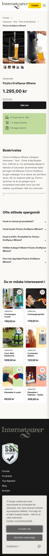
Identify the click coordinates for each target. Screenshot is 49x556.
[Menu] (44, 5)
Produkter (7, 476)
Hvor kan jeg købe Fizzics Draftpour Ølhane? (21, 260)
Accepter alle (24, 529)
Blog (4, 485)
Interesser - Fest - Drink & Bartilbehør (19, 22)
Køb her (25, 105)
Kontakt (6, 490)
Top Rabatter (9, 481)
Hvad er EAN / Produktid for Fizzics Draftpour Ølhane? (21, 238)
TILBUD (34, 5)
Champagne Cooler (10, 315)
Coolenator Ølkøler (32, 354)
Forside (6, 18)
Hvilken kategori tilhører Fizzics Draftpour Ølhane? (24, 249)
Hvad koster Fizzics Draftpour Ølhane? (23, 229)
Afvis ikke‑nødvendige (24, 537)
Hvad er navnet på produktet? (18, 221)
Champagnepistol (35, 314)
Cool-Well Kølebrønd (9, 354)
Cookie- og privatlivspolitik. (20, 520)
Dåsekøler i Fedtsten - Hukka (35, 393)
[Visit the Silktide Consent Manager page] (39, 546)
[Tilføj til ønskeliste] (19, 292)
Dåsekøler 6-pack (12, 392)
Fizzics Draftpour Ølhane (14, 25)
